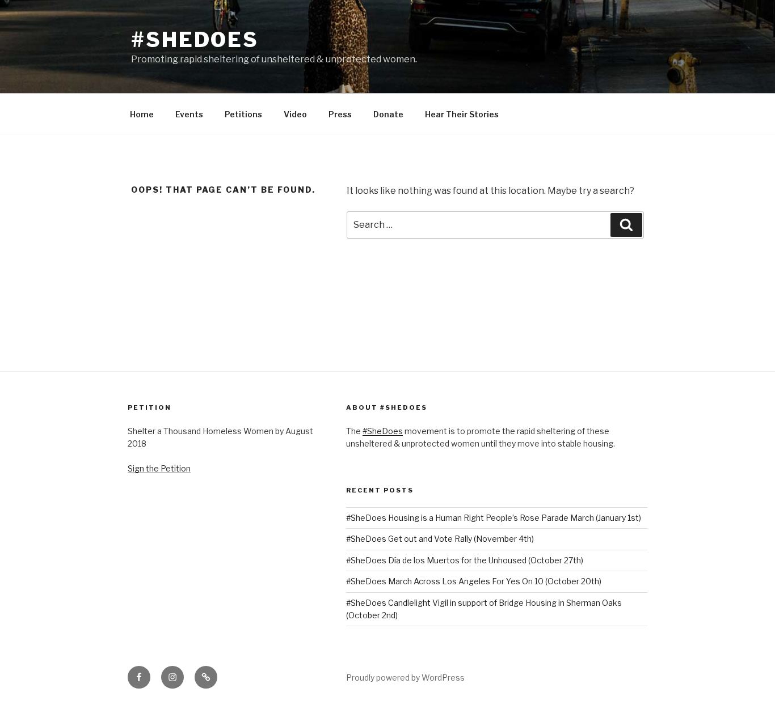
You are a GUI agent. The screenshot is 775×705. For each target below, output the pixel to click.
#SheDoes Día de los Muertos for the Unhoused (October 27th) (464, 560)
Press (340, 114)
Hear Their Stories (462, 114)
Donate (388, 114)
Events (189, 114)
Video (295, 114)
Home (142, 114)
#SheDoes (195, 39)
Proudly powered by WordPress (405, 677)
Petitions (243, 114)
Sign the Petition (159, 468)
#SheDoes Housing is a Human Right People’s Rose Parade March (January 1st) (493, 518)
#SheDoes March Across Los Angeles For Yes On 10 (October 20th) (473, 581)
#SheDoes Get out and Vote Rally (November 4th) (440, 538)
